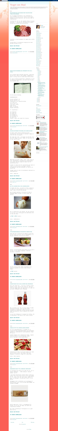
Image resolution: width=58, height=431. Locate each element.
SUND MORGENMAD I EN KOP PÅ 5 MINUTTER (21, 231)
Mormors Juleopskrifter (39, 112)
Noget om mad (38, 57)
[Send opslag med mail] (28, 51)
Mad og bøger (38, 39)
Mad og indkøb (14, 419)
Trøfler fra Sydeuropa (42, 137)
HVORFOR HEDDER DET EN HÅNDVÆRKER (43, 132)
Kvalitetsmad (37, 35)
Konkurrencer (37, 34)
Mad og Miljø (37, 47)
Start (22, 422)
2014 (37, 98)
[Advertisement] (22, 61)
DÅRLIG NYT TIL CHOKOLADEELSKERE (19, 327)
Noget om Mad (18, 4)
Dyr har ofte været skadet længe (44, 146)
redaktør (42, 25)
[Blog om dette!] (31, 51)
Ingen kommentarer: (25, 51)
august (39, 75)
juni (38, 77)
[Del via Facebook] (32, 51)
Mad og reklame (38, 51)
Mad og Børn (37, 40)
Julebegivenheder (38, 33)
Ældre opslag (32, 422)
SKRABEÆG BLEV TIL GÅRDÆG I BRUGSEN (20, 368)
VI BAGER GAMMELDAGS (15, 48)
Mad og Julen (38, 46)
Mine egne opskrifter (38, 105)
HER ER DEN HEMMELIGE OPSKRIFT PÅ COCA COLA (41, 85)
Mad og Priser (14, 364)
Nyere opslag (12, 422)
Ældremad (37, 65)
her (12, 216)
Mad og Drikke (14, 126)
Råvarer (37, 59)
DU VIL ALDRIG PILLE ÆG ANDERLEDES (19, 186)
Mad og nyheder (14, 227)
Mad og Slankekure (38, 52)
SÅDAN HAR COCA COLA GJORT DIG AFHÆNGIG (21, 283)
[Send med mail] (30, 51)
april (38, 79)
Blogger (30, 429)
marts (38, 80)
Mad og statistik (38, 53)
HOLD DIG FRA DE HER (43, 122)
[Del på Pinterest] (33, 51)
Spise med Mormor (15, 45)
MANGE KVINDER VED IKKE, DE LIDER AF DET (21, 130)
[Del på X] (32, 279)
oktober (39, 73)
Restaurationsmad (38, 58)
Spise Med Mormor (38, 110)
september (39, 74)
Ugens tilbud (37, 64)
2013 (37, 99)
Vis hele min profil (42, 27)
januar (38, 97)
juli (38, 76)
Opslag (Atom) (24, 424)
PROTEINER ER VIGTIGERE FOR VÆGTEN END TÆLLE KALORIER (41, 83)
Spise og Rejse (38, 111)
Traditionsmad (38, 63)
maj (38, 78)
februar (39, 81)
